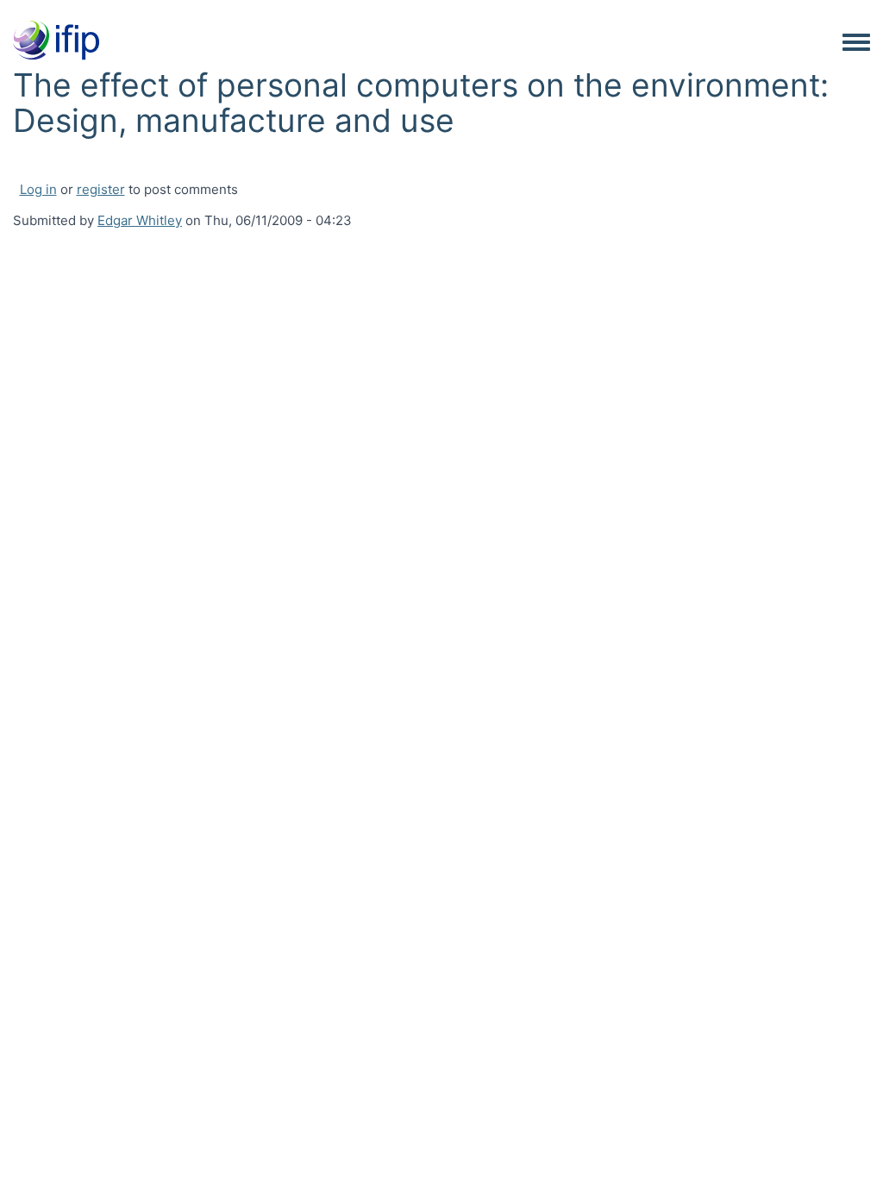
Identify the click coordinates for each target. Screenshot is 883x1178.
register (101, 189)
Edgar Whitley (139, 220)
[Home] (56, 41)
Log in (38, 189)
